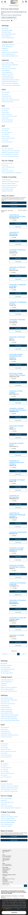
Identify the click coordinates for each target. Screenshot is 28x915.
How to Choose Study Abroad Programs (11, 85)
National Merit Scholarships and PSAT (10, 99)
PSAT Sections (5, 94)
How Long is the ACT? (7, 132)
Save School (18, 223)
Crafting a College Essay (7, 76)
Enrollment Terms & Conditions (8, 878)
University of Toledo (16, 635)
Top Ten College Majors (7, 46)
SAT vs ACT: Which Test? (7, 148)
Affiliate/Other (5, 872)
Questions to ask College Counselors (10, 181)
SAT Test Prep (5, 118)
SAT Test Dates (5, 112)
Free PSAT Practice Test (7, 101)
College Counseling (6, 179)
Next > (24, 654)
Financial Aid (5, 165)
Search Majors (14, 202)
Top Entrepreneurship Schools (9, 34)
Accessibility (4, 879)
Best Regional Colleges (7, 30)
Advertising (4, 871)
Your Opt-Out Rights (21, 892)
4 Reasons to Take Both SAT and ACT (10, 152)
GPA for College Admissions (8, 54)
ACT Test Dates (5, 134)
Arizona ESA (4, 875)
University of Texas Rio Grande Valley (17, 618)
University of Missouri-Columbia (17, 250)
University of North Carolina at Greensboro (18, 409)
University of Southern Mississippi (17, 601)
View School (18, 226)
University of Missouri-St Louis (17, 268)
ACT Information (5, 128)
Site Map (10, 893)
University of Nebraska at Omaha (17, 285)
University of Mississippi (14, 233)
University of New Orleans (16, 391)
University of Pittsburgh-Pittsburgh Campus (17, 514)
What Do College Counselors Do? (9, 185)
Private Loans (5, 168)
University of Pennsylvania (14, 496)
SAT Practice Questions (7, 119)
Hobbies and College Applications (10, 81)
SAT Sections (5, 110)
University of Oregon (17, 480)
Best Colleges (5, 28)
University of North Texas (16, 426)
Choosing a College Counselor (9, 183)
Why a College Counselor (7, 189)
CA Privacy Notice (12, 890)
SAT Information (5, 108)
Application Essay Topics (7, 74)
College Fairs (5, 48)
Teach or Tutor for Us (6, 868)
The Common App (6, 66)
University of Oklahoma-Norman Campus (16, 462)
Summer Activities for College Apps (10, 83)
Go (25, 885)
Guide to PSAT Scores (7, 98)
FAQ (3, 852)
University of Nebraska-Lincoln (18, 303)
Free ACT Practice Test (7, 141)
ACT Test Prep (5, 140)
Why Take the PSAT (6, 96)
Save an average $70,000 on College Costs (12, 172)
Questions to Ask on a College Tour (10, 52)
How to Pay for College (7, 163)
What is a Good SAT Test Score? (9, 116)
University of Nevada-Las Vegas (17, 320)
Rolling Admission (6, 70)
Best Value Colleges (6, 32)
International (4, 870)
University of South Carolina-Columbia (16, 548)
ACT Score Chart (6, 136)
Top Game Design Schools (8, 37)
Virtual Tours (5, 50)
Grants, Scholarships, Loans (8, 167)
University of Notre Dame (16, 444)
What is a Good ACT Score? (8, 138)
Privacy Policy (14, 908)
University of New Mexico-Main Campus (17, 374)
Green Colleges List (6, 35)
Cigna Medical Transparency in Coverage (7, 881)
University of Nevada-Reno (17, 337)
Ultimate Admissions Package (9, 187)
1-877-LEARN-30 (5, 851)
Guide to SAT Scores (6, 114)
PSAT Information (6, 92)
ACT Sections (5, 130)
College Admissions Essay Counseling (10, 79)
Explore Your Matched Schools (9, 17)
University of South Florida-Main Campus (17, 566)
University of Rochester (18, 532)
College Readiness (6, 869)
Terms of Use (22, 908)
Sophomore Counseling (7, 190)
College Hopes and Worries (8, 44)
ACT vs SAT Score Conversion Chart (10, 156)
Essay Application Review (8, 77)
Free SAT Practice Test (7, 121)
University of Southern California (17, 583)
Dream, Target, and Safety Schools (10, 55)
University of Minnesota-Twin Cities (17, 215)
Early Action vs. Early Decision (9, 68)
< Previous (4, 654)
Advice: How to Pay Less (7, 170)
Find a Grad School (13, 5)
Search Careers (14, 206)
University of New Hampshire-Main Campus (16, 356)
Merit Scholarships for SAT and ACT (10, 154)
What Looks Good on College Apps (10, 64)
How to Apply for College (8, 62)
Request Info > (18, 594)
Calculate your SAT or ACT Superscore (11, 150)
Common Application (7, 72)
